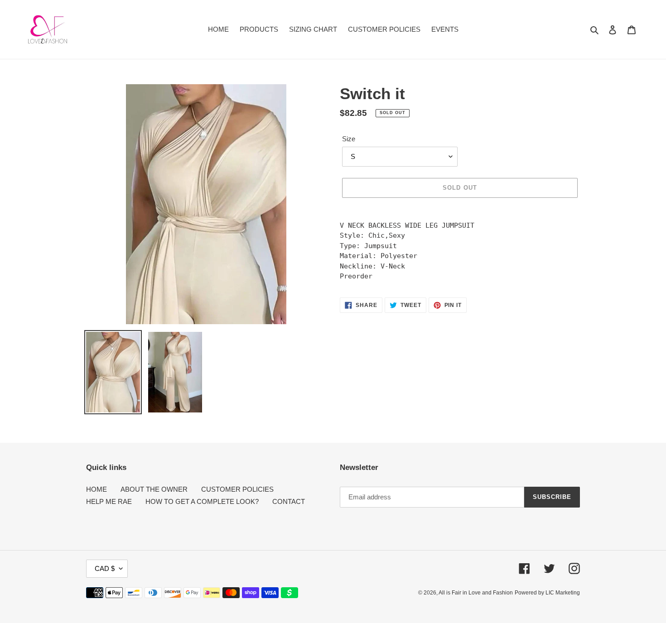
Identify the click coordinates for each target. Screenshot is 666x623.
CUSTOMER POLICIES (237, 489)
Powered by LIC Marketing (547, 592)
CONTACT (288, 501)
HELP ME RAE (109, 501)
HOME (96, 489)
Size (348, 139)
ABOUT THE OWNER (154, 489)
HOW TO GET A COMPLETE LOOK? (202, 501)
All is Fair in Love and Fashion (476, 592)
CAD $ (105, 568)
